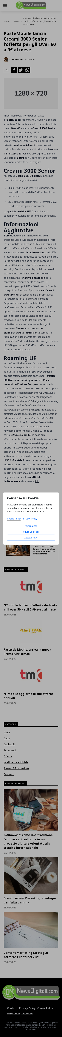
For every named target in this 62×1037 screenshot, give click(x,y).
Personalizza (31, 525)
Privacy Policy (30, 518)
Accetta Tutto (30, 537)
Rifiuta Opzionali (31, 531)
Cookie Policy (14, 518)
